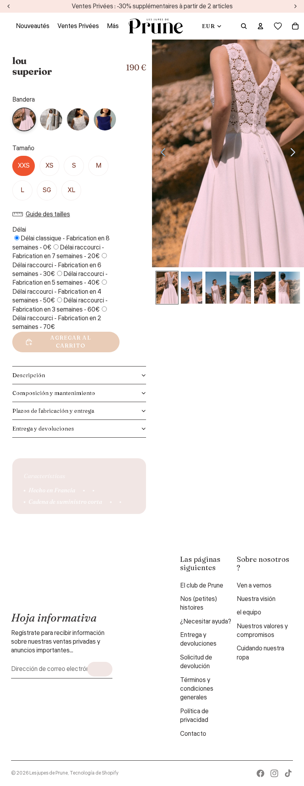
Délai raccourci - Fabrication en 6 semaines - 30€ (56, 269)
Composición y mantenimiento (53, 393)
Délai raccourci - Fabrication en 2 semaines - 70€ (56, 322)
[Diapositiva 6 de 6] (289, 288)
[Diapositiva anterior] (161, 153)
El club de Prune (201, 585)
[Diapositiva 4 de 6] (240, 288)
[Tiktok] (288, 773)
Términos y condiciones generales (196, 689)
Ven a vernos (254, 585)
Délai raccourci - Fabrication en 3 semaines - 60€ (60, 305)
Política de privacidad (194, 715)
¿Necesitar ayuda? (205, 621)
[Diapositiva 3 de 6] (216, 288)
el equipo (249, 612)
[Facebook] (260, 773)
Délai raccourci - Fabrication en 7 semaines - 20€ (58, 252)
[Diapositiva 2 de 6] (191, 288)
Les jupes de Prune (48, 773)
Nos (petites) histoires (198, 603)
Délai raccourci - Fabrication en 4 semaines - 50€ (56, 296)
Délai (19, 229)
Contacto (193, 733)
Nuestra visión (256, 599)
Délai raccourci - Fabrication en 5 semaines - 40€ (60, 278)
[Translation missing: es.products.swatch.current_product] (24, 119)
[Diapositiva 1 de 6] (167, 288)
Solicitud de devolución (196, 662)
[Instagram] (274, 773)
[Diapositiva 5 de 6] (265, 288)
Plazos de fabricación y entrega (53, 410)
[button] (43, 214)
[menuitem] (113, 26)
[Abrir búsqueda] (244, 26)
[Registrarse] (99, 669)
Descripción (28, 375)
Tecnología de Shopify (94, 773)
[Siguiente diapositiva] (295, 153)
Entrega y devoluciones (43, 428)
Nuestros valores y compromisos (262, 630)
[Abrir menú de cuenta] (260, 26)
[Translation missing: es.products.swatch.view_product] (51, 119)
